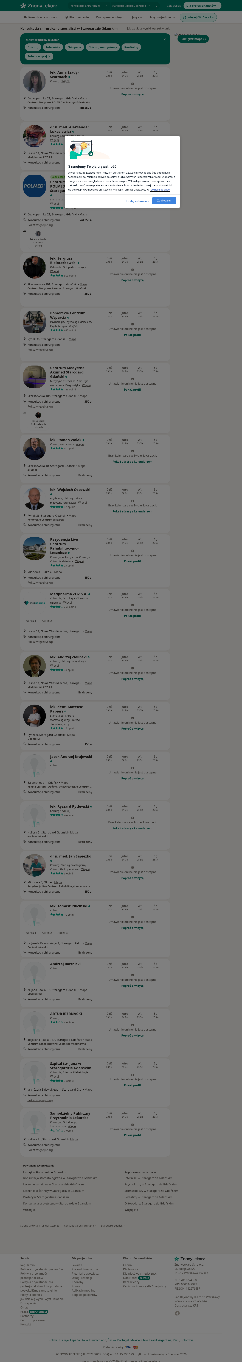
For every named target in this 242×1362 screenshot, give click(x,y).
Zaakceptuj (164, 200)
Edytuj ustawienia (137, 201)
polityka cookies (160, 189)
